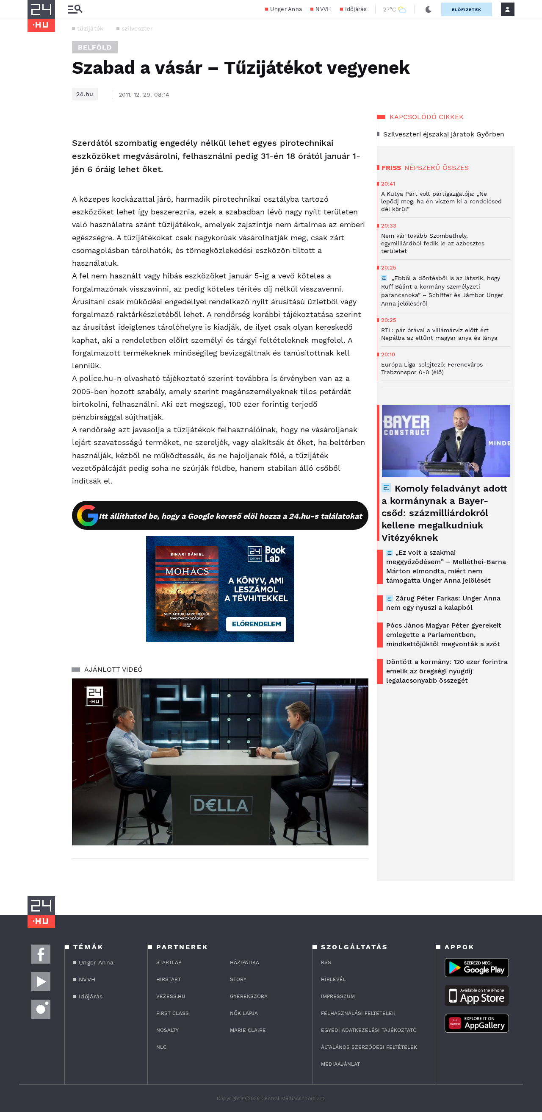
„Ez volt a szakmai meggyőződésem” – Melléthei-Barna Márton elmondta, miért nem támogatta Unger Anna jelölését (446, 566)
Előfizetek (466, 9)
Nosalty (167, 1030)
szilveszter (137, 28)
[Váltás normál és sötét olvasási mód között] (428, 9)
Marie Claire (248, 1030)
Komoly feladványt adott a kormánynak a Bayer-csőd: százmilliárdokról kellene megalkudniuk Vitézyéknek (444, 513)
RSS (326, 962)
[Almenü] (75, 9)
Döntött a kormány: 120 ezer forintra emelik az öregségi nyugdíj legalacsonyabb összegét (447, 671)
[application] (220, 761)
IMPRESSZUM (338, 996)
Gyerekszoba (249, 996)
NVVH (323, 9)
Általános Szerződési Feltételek (369, 1047)
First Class (172, 1013)
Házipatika (244, 962)
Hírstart (168, 979)
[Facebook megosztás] (37, 137)
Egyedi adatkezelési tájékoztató (369, 1030)
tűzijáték (90, 28)
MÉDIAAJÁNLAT (340, 1064)
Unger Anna (286, 9)
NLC (161, 1047)
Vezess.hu (170, 996)
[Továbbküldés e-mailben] (37, 160)
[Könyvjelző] (37, 185)
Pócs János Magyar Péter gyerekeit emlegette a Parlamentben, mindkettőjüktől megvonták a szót (443, 634)
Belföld (95, 47)
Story (238, 979)
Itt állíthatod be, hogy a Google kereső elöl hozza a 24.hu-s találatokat (230, 515)
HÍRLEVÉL (333, 979)
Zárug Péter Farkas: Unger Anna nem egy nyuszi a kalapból (443, 602)
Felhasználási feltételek (358, 1013)
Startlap (168, 962)
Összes (455, 168)
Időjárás (356, 9)
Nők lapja (244, 1013)
